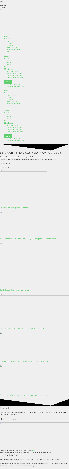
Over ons (7, 58)
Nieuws (6, 67)
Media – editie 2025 (13, 84)
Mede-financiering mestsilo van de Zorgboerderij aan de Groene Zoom (28, 239)
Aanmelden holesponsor (14, 73)
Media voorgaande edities (15, 86)
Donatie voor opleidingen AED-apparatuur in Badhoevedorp (24, 361)
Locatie (8, 52)
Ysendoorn (34, 450)
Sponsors (7, 56)
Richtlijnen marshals (13, 50)
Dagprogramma (11, 41)
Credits (8, 65)
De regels (9, 45)
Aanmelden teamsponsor (14, 78)
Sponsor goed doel (12, 71)
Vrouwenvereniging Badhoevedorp (14, 208)
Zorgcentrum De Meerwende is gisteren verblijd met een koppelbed (27, 395)
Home (6, 37)
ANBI (8, 60)
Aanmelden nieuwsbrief (14, 80)
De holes (9, 43)
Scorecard (9, 54)
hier (28, 412)
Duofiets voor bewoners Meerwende (14, 290)
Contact (9, 62)
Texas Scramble (11, 47)
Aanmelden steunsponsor (15, 75)
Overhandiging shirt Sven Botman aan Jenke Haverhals (22, 328)
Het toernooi (8, 39)
